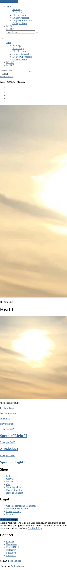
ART (8, 6)
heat (2, 413)
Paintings (17, 9)
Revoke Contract (14, 492)
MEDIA (10, 29)
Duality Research (20, 17)
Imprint (9, 514)
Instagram (11, 550)
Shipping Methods (15, 487)
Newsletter (11, 544)
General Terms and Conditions (21, 505)
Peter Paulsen (6, 76)
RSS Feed (11, 555)
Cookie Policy (35, 528)
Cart (8, 484)
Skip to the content (9, 1)
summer (8, 413)
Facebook (11, 552)
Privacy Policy (13, 511)
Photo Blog (18, 12)
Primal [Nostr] (13, 547)
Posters (9, 481)
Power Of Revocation (17, 508)
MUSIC (10, 26)
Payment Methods (15, 490)
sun (15, 413)
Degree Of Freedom (22, 20)
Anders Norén (17, 566)
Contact (10, 541)
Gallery (10, 476)
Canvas (10, 478)
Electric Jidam (19, 15)
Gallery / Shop (19, 23)
